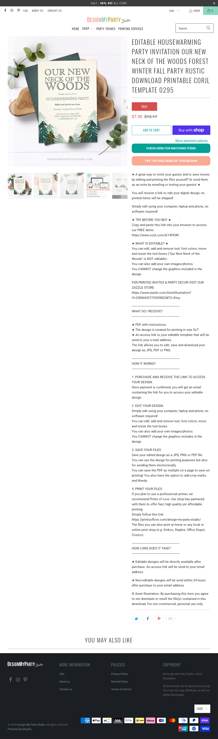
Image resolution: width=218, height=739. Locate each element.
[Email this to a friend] (170, 619)
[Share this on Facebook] (147, 619)
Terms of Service (121, 689)
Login (196, 10)
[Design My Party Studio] (109, 20)
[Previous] (10, 101)
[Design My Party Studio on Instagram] (11, 10)
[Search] (208, 28)
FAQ (25, 10)
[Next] (124, 101)
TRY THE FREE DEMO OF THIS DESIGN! (171, 161)
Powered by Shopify (20, 729)
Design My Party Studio (31, 724)
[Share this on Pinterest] (159, 619)
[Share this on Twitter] (136, 619)
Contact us (55, 10)
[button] (88, 28)
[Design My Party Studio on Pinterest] (18, 10)
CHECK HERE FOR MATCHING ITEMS (171, 148)
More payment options (191, 141)
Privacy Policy (119, 674)
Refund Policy (119, 681)
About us (37, 10)
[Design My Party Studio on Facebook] (5, 10)
